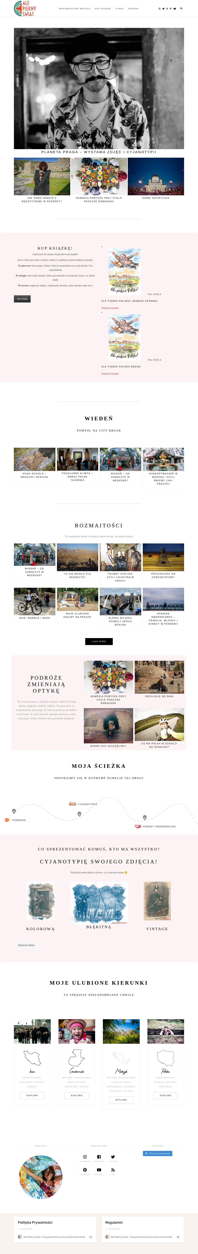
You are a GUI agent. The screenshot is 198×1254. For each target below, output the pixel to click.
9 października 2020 (172, 592)
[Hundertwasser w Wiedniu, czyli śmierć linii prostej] (163, 459)
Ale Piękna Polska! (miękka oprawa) (129, 301)
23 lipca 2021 (90, 592)
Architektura (31, 1078)
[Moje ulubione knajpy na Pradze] (77, 599)
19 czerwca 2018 (117, 162)
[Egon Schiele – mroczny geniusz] (34, 459)
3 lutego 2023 (90, 452)
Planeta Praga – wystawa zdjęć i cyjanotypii (99, 152)
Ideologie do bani (159, 696)
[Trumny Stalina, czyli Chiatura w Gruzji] (120, 557)
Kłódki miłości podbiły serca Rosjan (120, 621)
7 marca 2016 (124, 712)
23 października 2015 (171, 547)
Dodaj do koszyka (110, 308)
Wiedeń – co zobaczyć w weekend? (120, 477)
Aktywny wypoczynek (76, 1078)
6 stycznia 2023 (46, 452)
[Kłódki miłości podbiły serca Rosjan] (120, 601)
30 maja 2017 (47, 592)
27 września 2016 (173, 712)
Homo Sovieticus (155, 198)
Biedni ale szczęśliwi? (108, 746)
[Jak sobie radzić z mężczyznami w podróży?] (42, 176)
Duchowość (114, 1087)
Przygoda (25, 1082)
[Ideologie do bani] (159, 677)
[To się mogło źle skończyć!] (77, 557)
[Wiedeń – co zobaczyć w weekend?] (120, 459)
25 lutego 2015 (175, 162)
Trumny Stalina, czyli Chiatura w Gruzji (120, 577)
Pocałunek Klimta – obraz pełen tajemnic (77, 476)
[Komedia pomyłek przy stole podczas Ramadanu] (99, 176)
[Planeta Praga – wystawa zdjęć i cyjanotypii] (99, 88)
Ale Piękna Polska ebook (121, 366)
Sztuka (39, 1082)
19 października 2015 (86, 547)
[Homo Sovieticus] (156, 176)
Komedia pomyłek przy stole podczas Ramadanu (108, 699)
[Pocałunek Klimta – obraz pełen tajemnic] (77, 459)
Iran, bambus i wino (34, 618)
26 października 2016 (58, 162)
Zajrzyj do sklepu (26, 945)
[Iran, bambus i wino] (34, 601)
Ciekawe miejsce (165, 1082)
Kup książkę (22, 299)
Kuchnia (129, 1087)
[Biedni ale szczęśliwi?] (108, 725)
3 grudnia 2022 (174, 452)
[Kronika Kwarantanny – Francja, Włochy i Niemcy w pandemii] (163, 599)
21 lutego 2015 (132, 592)
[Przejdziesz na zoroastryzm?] (163, 557)
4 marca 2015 (133, 547)
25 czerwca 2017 (174, 665)
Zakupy (32, 1087)
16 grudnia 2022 (131, 452)
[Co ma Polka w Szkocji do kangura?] (159, 724)
